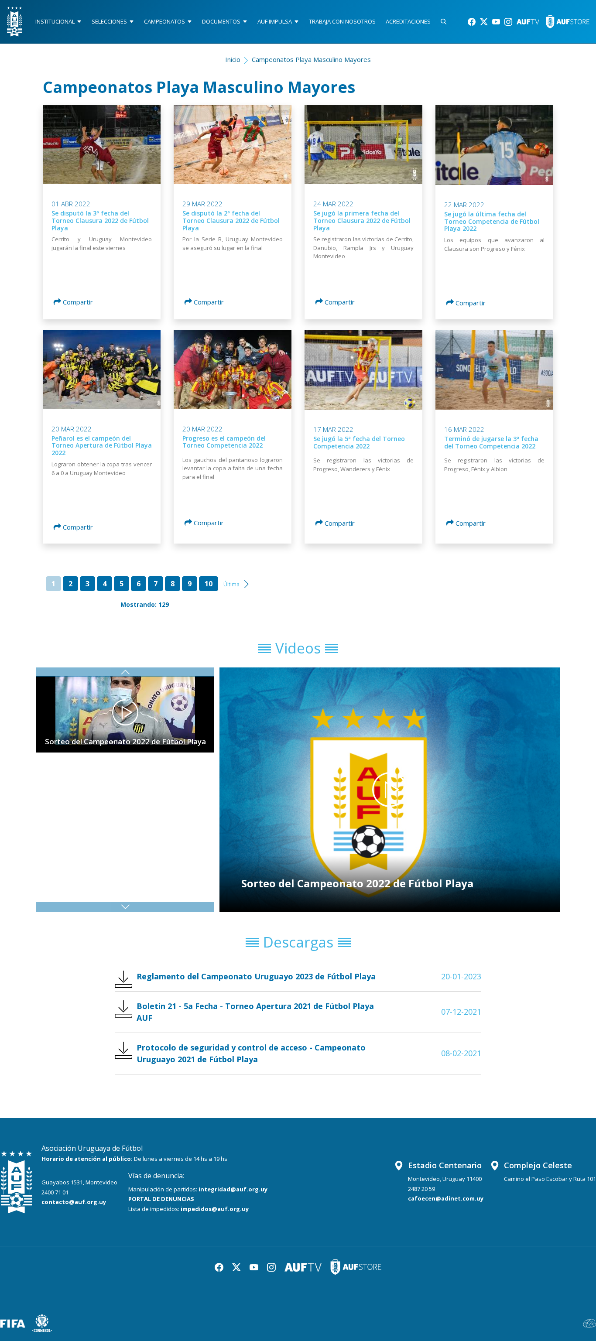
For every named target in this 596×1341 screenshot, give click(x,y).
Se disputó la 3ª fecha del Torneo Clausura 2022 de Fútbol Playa (100, 220)
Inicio (232, 59)
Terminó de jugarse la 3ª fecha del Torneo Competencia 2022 (491, 442)
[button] (125, 907)
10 (208, 583)
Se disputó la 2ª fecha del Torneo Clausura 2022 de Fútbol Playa (231, 220)
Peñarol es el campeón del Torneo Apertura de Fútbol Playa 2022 (101, 445)
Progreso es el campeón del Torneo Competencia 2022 (224, 442)
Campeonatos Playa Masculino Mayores (311, 59)
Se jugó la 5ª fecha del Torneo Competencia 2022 (359, 442)
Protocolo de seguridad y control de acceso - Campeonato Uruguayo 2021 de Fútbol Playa (251, 1053)
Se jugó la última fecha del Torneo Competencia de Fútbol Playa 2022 (491, 221)
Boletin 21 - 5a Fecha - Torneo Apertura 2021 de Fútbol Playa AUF (255, 1012)
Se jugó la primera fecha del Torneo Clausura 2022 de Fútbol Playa (362, 220)
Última (231, 584)
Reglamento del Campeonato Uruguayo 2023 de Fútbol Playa (256, 976)
